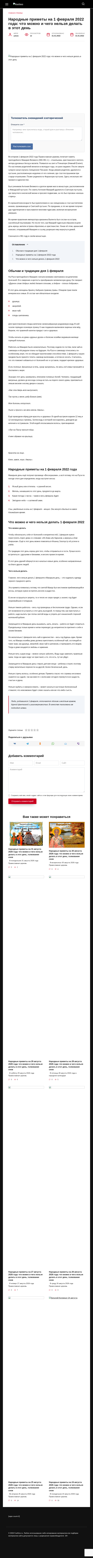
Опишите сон (17, 124)
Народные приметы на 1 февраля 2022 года (36, 255)
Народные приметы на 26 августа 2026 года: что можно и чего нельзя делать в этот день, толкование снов (66, 1276)
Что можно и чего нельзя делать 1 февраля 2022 (37, 259)
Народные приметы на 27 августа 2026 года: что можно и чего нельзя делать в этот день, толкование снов (25, 1276)
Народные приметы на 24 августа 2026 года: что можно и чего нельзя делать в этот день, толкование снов (66, 1486)
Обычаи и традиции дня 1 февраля (31, 251)
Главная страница (15, 13)
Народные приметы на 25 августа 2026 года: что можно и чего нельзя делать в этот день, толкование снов (25, 1486)
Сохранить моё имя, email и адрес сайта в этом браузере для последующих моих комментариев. (47, 795)
